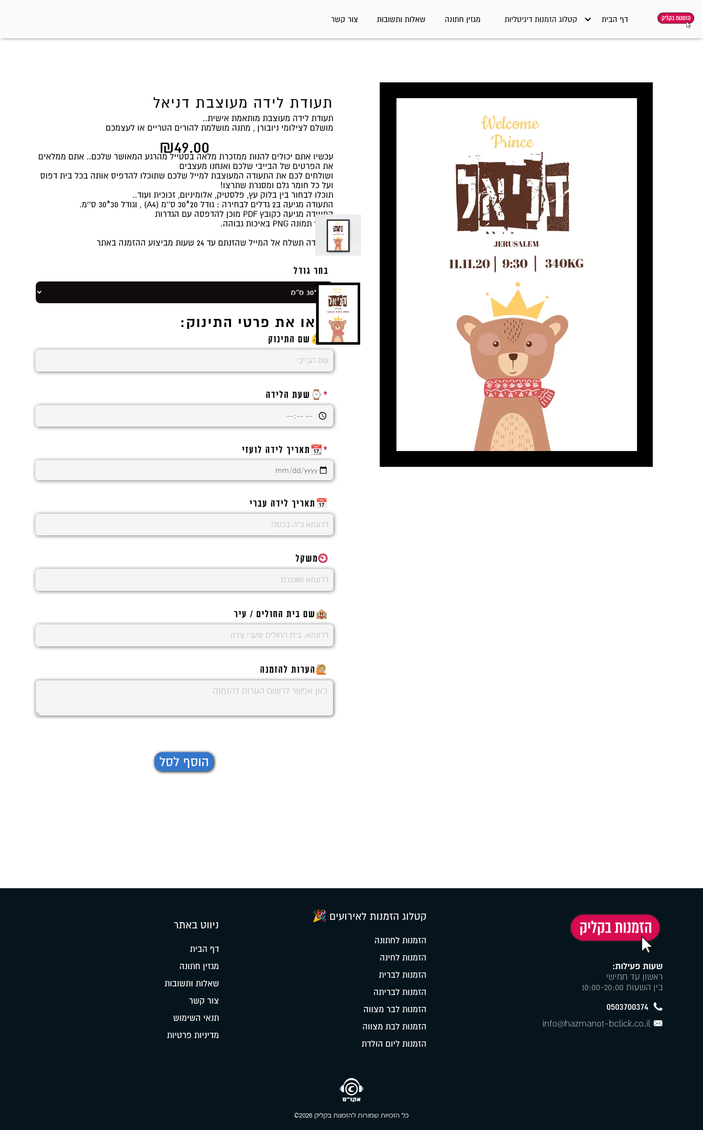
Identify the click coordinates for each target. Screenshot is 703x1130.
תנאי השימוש (196, 1018)
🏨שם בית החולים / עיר (281, 615)
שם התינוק (298, 340)
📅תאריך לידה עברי (289, 504)
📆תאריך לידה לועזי (285, 450)
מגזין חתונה (463, 19)
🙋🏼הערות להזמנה (294, 670)
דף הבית (615, 19)
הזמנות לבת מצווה (394, 1026)
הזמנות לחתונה (400, 940)
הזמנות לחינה (403, 957)
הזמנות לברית (403, 975)
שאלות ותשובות (401, 19)
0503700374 (627, 1006)
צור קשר (344, 19)
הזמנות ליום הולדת (394, 1044)
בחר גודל (311, 271)
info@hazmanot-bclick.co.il (596, 1023)
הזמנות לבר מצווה (395, 1009)
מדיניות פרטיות (193, 1035)
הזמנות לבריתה (400, 992)
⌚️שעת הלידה (297, 395)
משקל (312, 559)
